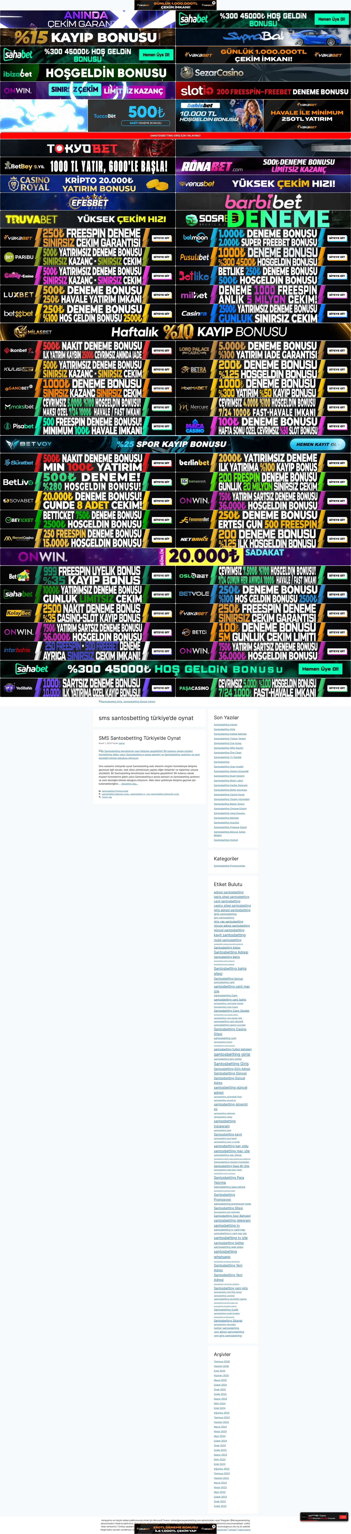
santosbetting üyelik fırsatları (227, 1313)
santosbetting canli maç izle (232, 988)
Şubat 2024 (220, 1440)
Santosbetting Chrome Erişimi (230, 808)
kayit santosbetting (230, 935)
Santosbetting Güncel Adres (229, 1080)
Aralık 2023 (220, 1450)
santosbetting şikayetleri (225, 1324)
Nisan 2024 (220, 1431)
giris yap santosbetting (228, 921)
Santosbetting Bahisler (226, 818)
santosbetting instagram (225, 1123)
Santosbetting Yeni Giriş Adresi (228, 1292)
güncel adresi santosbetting (232, 925)
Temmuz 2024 (222, 1417)
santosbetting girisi (232, 1054)
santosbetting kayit (222, 1130)
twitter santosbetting (226, 1328)
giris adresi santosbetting (232, 910)
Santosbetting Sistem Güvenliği (231, 771)
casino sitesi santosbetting (232, 905)
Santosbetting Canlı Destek (231, 1010)
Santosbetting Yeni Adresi (228, 1277)
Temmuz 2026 (222, 1361)
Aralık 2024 (220, 1394)
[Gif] (175, 331)
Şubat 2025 (220, 1384)
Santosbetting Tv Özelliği (227, 757)
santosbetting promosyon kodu (232, 1203)
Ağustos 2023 (221, 1468)
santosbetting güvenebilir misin (228, 1097)
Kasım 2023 (220, 1454)
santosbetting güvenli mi (225, 1100)
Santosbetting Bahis (227, 957)
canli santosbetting (227, 901)
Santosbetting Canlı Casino (226, 1007)
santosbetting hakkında (224, 1113)
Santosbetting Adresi (225, 724)
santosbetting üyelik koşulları (224, 1317)
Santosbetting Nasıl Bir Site (231, 1166)
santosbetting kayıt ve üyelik (227, 1142)
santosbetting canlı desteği (228, 1021)
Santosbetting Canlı (225, 995)
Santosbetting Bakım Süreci (229, 804)
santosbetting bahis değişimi (224, 964)
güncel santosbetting (229, 930)
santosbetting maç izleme (228, 1155)
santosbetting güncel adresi (230, 1089)
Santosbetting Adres (227, 947)
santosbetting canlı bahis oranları (228, 1003)
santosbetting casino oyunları (230, 1025)
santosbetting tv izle (231, 1238)
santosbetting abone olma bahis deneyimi (228, 944)
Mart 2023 (220, 1492)
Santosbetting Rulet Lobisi (228, 780)
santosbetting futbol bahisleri (233, 1049)
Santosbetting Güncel (230, 1073)
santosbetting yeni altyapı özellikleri (226, 1284)
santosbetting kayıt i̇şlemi (225, 1138)
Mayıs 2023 (220, 1482)
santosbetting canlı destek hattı (228, 1018)
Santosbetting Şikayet (228, 1320)
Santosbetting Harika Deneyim (230, 785)
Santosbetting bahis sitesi (230, 971)
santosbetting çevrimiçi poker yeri (226, 1303)
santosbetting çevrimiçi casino (230, 1299)
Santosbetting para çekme (229, 1186)
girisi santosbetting (225, 914)
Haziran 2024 (221, 1422)
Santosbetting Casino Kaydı (229, 794)
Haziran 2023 (221, 1478)
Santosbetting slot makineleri (227, 1212)
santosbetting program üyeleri (224, 1191)
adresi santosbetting (229, 892)
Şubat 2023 (220, 1496)
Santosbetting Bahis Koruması (230, 790)
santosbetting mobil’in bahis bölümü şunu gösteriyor (232, 1159)
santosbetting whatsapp (225, 1254)
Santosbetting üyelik (226, 1309)
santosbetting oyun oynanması (224, 1173)
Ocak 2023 (220, 1501)
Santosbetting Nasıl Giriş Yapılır (228, 1170)
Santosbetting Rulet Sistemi (229, 776)
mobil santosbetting (227, 940)
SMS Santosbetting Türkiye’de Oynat (140, 738)
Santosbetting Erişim (223, 1042)
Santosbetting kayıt (228, 1134)
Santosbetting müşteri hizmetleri (231, 1162)
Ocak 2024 (220, 1445)
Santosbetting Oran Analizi (228, 766)
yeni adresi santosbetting (229, 1331)
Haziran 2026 (221, 1366)
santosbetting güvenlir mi (231, 1106)
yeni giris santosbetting (228, 1335)
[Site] (87, 237)
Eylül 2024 (219, 1408)
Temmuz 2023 (222, 1473)
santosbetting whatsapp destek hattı (227, 1261)
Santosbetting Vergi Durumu (229, 813)
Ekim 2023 (220, 1459)
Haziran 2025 (221, 1375)
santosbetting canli (224, 982)
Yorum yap (107, 797)
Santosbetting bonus (228, 978)
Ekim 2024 (220, 1403)
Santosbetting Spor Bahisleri (232, 1215)
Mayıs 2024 (220, 1426)
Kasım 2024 (220, 1398)
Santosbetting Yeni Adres (228, 1267)
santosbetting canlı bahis (230, 999)
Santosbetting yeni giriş (231, 1288)
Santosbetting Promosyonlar (115, 791)
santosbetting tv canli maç (229, 1229)
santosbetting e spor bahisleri (224, 1046)
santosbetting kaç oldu (231, 1146)
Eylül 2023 (219, 1464)
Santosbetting (221, 762)
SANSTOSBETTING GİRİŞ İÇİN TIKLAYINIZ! (175, 135)
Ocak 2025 (220, 1389)
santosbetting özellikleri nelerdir (225, 1306)
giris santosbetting (224, 917)
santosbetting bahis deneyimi (224, 961)
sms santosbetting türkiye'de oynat (162, 794)
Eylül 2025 (219, 1371)
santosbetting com (225, 1038)
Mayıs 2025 (220, 1380)
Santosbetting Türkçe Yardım (230, 738)
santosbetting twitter (229, 1243)
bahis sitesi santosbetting (231, 897)
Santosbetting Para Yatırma (229, 1180)
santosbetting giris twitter (228, 1059)
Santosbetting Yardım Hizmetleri (232, 799)
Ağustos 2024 (221, 1412)
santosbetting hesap (223, 1117)
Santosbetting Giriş (224, 729)
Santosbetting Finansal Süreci (230, 827)
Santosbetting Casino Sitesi (230, 1031)
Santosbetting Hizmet (226, 840)
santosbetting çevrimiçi (224, 1295)
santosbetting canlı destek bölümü (226, 1015)
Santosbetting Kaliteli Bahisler (230, 734)
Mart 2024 (220, 1436)
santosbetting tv (137, 794)
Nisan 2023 (220, 1487)
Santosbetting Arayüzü (226, 822)
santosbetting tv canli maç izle (230, 1233)
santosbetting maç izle (232, 1151)
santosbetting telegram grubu (115, 794)
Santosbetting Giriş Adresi (232, 1069)
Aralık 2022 (220, 1506)
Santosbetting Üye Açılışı (227, 743)
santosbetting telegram (232, 1220)
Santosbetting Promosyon (224, 1197)
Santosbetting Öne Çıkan (227, 752)
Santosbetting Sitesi (228, 1208)
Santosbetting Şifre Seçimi (228, 748)
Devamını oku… (129, 783)
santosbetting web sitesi (228, 1246)
